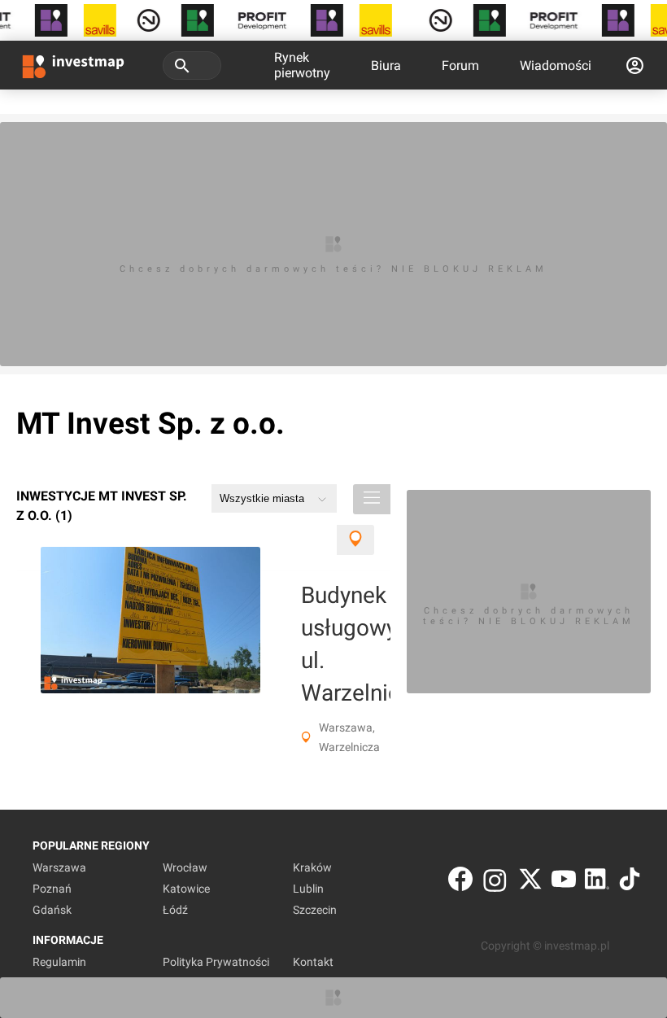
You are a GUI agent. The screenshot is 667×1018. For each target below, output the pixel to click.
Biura (386, 65)
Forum (460, 65)
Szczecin (315, 909)
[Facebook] (460, 882)
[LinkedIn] (597, 882)
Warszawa (59, 867)
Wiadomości (555, 65)
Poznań (52, 888)
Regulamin (59, 961)
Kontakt (313, 961)
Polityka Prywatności (216, 961)
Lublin (308, 888)
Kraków (312, 867)
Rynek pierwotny (302, 65)
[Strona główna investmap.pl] (73, 65)
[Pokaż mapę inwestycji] (355, 540)
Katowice (186, 888)
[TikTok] (629, 882)
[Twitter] (530, 882)
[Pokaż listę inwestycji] (371, 499)
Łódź (175, 909)
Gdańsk (52, 909)
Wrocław (185, 867)
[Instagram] (495, 882)
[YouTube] (563, 882)
